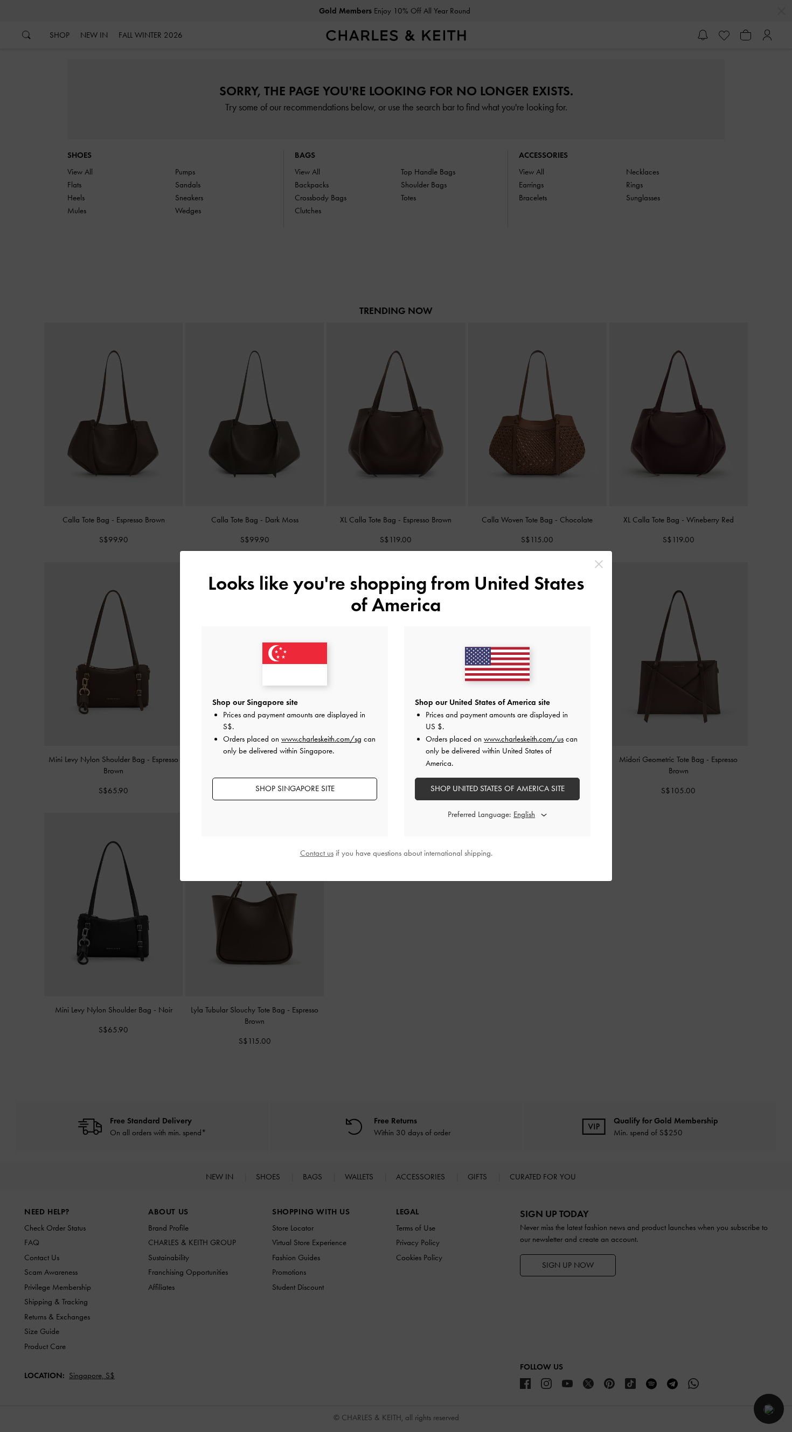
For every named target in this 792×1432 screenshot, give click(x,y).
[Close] (599, 564)
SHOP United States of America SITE (497, 788)
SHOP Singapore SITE (295, 788)
